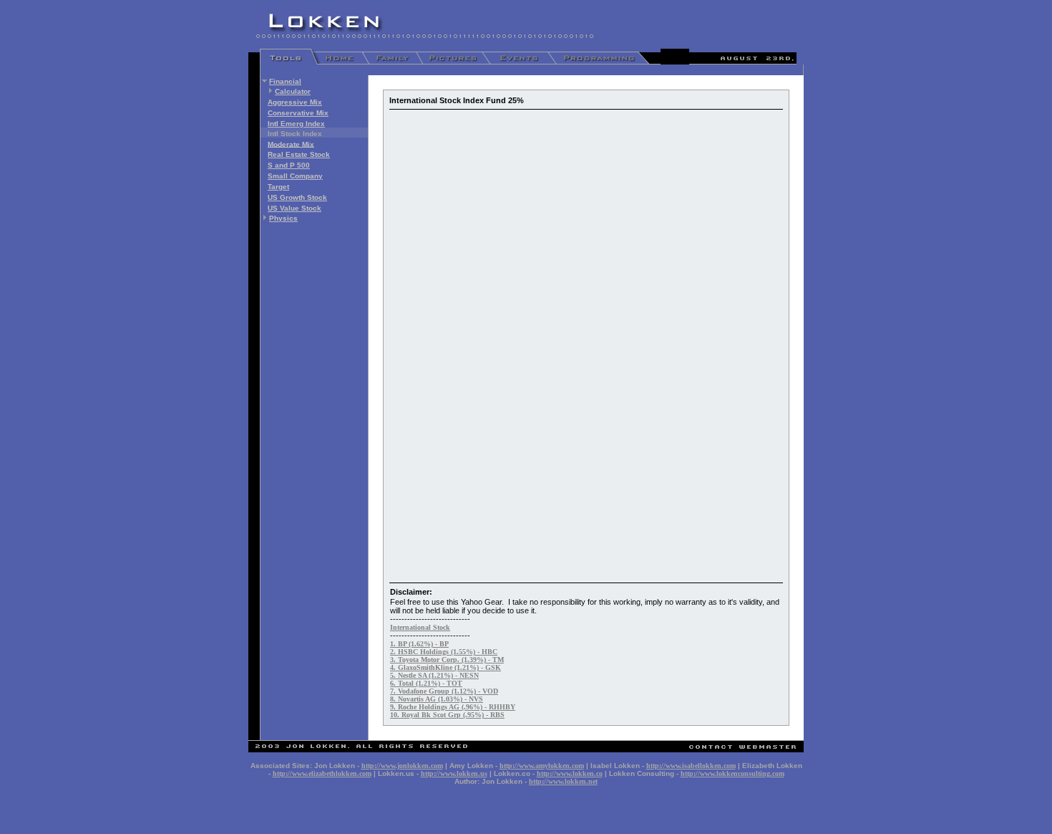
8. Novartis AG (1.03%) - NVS (436, 699)
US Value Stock (294, 208)
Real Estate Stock (299, 154)
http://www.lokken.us (454, 773)
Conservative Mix (298, 113)
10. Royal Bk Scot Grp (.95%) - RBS (447, 715)
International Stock (420, 627)
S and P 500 (289, 165)
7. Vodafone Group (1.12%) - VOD (444, 691)
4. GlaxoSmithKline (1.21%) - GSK (445, 667)
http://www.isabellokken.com (691, 766)
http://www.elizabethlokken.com (322, 773)
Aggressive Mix (295, 102)
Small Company (295, 176)
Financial (285, 81)
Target (278, 187)
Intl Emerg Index (296, 124)
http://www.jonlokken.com (402, 766)
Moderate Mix (291, 144)
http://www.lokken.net (563, 781)
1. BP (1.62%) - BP (419, 644)
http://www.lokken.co (570, 773)
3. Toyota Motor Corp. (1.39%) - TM (447, 659)
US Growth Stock (297, 197)
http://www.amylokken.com (542, 766)
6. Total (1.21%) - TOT (426, 683)
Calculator (293, 91)
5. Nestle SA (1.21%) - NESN (434, 675)
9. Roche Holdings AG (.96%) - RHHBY (452, 707)
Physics (283, 218)
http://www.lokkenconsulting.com (732, 773)
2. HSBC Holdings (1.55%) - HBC (443, 652)
